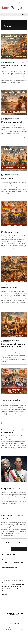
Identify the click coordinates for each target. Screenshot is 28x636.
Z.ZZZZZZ (6, 518)
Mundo (12, 118)
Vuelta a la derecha (10, 400)
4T (1, 62)
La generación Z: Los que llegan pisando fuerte (13, 345)
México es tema (8, 178)
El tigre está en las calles (12, 488)
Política (12, 62)
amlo (4, 62)
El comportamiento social (10, 559)
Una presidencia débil (11, 122)
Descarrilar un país (9, 288)
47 (19, 542)
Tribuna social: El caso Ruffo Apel (13, 562)
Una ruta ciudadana (8, 557)
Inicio (10, 623)
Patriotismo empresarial (10, 567)
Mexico (8, 62)
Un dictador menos (10, 232)
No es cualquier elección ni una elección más (13, 585)
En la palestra (6, 565)
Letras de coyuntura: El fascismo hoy (12, 431)
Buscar (19, 549)
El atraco (18, 578)
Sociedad (16, 340)
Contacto (16, 623)
